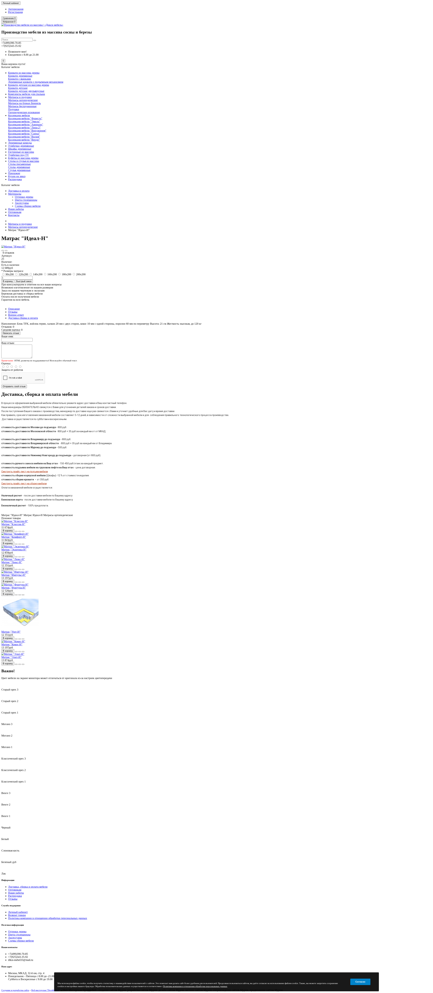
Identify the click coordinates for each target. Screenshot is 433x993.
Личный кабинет (18, 912)
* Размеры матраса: (12, 271)
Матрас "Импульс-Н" (13, 575)
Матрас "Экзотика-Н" (14, 549)
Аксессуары (22, 203)
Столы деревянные (19, 167)
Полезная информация (12, 925)
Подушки (13, 109)
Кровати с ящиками (19, 78)
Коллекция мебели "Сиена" (24, 133)
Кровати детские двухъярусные (26, 91)
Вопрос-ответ (16, 314)
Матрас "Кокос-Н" (11, 644)
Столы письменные (19, 164)
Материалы (14, 193)
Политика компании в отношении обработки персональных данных (47, 918)
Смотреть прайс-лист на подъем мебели (24, 471)
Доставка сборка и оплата (23, 318)
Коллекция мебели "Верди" (24, 139)
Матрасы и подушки (20, 97)
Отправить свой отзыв (14, 386)
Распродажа (15, 179)
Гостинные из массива (21, 151)
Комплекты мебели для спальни (26, 94)
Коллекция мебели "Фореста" (25, 118)
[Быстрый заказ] (16, 531)
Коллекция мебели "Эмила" (24, 121)
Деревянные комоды (20, 142)
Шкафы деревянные (19, 148)
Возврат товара (17, 915)
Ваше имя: (7, 336)
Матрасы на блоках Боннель (24, 103)
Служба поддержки (10, 905)
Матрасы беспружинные (22, 106)
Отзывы (12, 311)
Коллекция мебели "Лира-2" (24, 127)
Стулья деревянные (19, 170)
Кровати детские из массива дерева (28, 85)
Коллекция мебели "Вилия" (24, 136)
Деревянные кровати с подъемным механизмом (35, 81)
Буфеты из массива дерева (23, 158)
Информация (7, 880)
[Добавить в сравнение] (6, 250)
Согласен (360, 981)
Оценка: (6, 363)
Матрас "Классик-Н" (13, 524)
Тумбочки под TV (18, 155)
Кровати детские (18, 88)
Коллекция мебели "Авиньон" (25, 124)
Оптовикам (14, 212)
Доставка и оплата (18, 190)
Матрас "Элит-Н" (11, 657)
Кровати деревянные (20, 75)
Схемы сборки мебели (28, 206)
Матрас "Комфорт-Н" (13, 536)
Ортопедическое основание (24, 112)
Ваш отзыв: (8, 343)
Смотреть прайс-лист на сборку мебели (24, 483)
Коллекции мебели (19, 115)
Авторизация (15, 9)
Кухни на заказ (16, 176)
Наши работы (16, 209)
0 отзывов (8, 252)
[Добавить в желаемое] (2, 250)
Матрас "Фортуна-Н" (13, 587)
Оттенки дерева (24, 196)
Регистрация (15, 12)
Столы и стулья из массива (23, 161)
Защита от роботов (12, 369)
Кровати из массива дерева (23, 72)
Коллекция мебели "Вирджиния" (27, 130)
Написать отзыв (11, 333)
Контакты (13, 215)
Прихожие (14, 173)
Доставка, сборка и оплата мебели (28, 886)
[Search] (34, 40)
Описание (14, 308)
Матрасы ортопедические (23, 100)
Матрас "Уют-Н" (11, 631)
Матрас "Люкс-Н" (11, 562)
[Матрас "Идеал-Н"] (13, 246)
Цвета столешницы (26, 199)
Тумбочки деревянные (21, 145)
